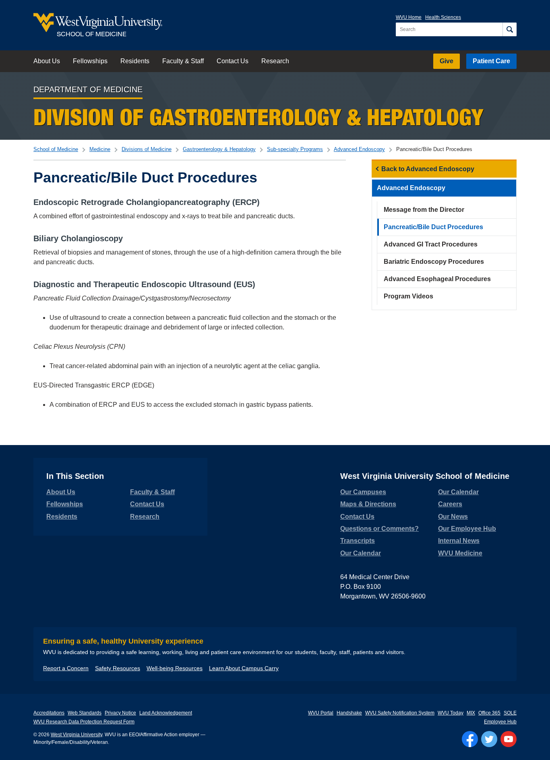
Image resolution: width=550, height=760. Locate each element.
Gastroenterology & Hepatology (219, 149)
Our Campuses (363, 492)
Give (446, 61)
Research (275, 61)
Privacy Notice (120, 713)
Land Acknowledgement (165, 713)
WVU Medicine (460, 553)
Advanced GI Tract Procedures (431, 244)
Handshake (349, 713)
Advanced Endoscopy (359, 149)
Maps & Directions (368, 504)
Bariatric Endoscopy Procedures (434, 261)
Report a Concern (66, 668)
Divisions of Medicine (147, 149)
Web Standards (84, 713)
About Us (46, 61)
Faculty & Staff (183, 61)
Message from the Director (424, 209)
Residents (134, 61)
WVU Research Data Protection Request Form (83, 722)
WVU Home (409, 17)
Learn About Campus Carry (244, 668)
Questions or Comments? (379, 528)
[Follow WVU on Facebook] (470, 739)
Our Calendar (360, 553)
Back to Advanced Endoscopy (427, 169)
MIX (471, 713)
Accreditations (48, 713)
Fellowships (90, 61)
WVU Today (450, 713)
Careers (450, 504)
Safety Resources (117, 668)
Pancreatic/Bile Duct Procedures (433, 227)
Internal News (459, 540)
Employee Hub (500, 722)
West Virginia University (76, 734)
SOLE (510, 713)
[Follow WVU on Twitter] (489, 739)
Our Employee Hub (467, 528)
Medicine (99, 149)
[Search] (509, 29)
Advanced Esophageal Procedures (437, 278)
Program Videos (408, 296)
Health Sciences (443, 17)
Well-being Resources (175, 668)
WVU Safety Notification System (399, 713)
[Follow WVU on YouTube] (508, 739)
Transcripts (357, 540)
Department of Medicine (88, 89)
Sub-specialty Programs (295, 149)
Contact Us (232, 61)
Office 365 (489, 713)
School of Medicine (55, 149)
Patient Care (491, 61)
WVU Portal (320, 713)
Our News (453, 516)
